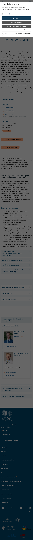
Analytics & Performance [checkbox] (16, 14)
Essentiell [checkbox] (5, 14)
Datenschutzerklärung (25, 33)
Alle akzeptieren (16, 18)
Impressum (16, 33)
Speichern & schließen (16, 22)
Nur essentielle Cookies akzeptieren (15, 26)
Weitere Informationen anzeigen (15, 30)
